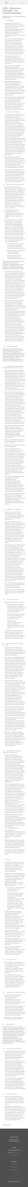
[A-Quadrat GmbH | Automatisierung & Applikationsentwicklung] (11, 4)
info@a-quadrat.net (15, 1153)
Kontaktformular (14, 1155)
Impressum (14, 1164)
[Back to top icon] (24, 1183)
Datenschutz (14, 1167)
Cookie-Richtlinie (14, 1169)
